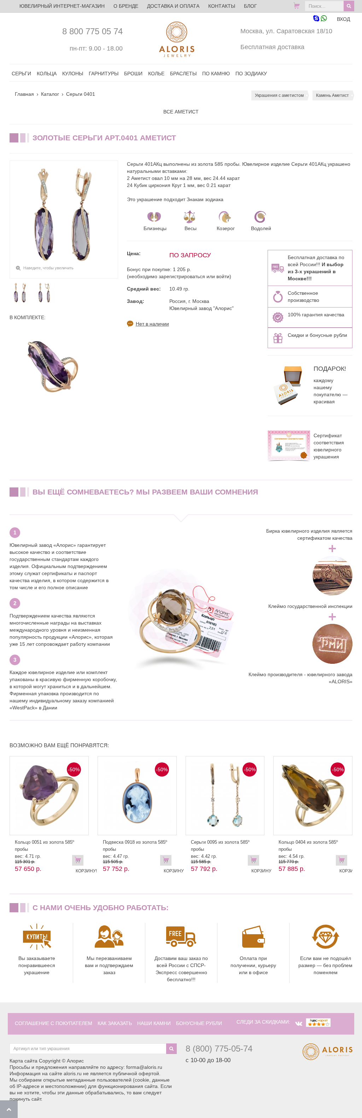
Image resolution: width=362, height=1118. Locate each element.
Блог (250, 6)
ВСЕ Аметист (181, 112)
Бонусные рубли (199, 1023)
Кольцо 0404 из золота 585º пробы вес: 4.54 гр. (308, 849)
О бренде (125, 6)
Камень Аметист (332, 95)
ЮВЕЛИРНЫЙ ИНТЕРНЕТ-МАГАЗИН (62, 6)
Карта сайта (23, 1061)
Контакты (221, 6)
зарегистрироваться (182, 276)
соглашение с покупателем (53, 1023)
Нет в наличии (152, 324)
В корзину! (79, 862)
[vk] (298, 1023)
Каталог (50, 94)
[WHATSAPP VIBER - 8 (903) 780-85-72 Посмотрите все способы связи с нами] (320, 18)
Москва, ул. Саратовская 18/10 (286, 31)
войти (222, 276)
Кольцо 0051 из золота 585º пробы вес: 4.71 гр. (44, 849)
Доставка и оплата (173, 6)
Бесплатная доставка (272, 47)
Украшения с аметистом (279, 95)
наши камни (154, 1023)
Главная (24, 94)
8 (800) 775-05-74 (219, 1048)
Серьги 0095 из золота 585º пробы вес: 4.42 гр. (220, 849)
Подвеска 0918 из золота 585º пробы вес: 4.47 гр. (135, 849)
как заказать (115, 1023)
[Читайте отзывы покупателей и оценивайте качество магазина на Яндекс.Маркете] (318, 1022)
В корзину (167, 862)
